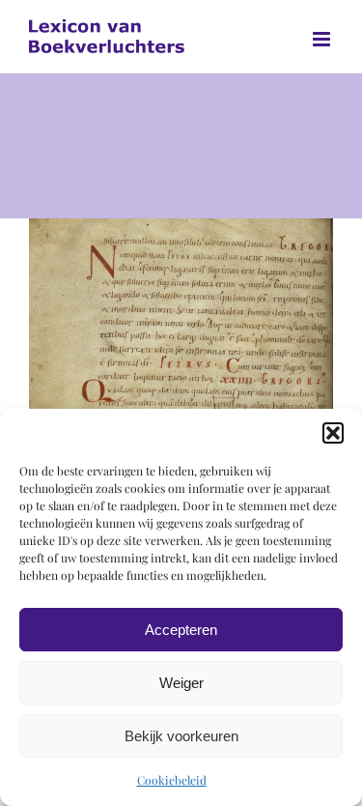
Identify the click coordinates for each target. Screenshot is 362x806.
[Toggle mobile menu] (323, 39)
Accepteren (181, 629)
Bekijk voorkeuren (181, 736)
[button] (333, 433)
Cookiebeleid (172, 780)
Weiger (181, 683)
